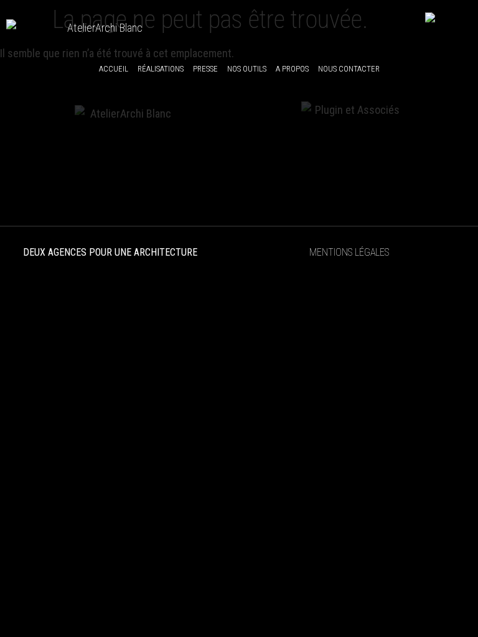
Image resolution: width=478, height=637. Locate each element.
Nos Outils (246, 68)
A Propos (292, 68)
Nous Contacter (349, 68)
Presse (205, 68)
